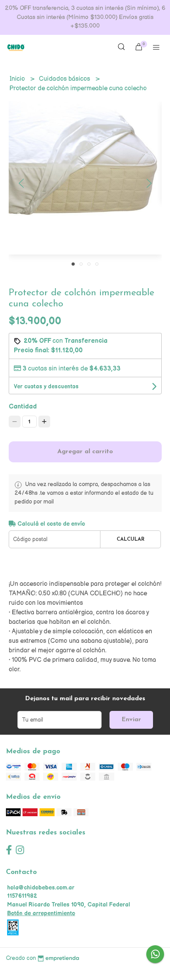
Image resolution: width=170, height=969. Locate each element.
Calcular (131, 539)
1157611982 (22, 896)
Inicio (17, 79)
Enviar (131, 719)
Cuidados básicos (65, 79)
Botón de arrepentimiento (41, 913)
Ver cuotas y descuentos (46, 386)
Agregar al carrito (85, 451)
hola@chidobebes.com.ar (40, 887)
